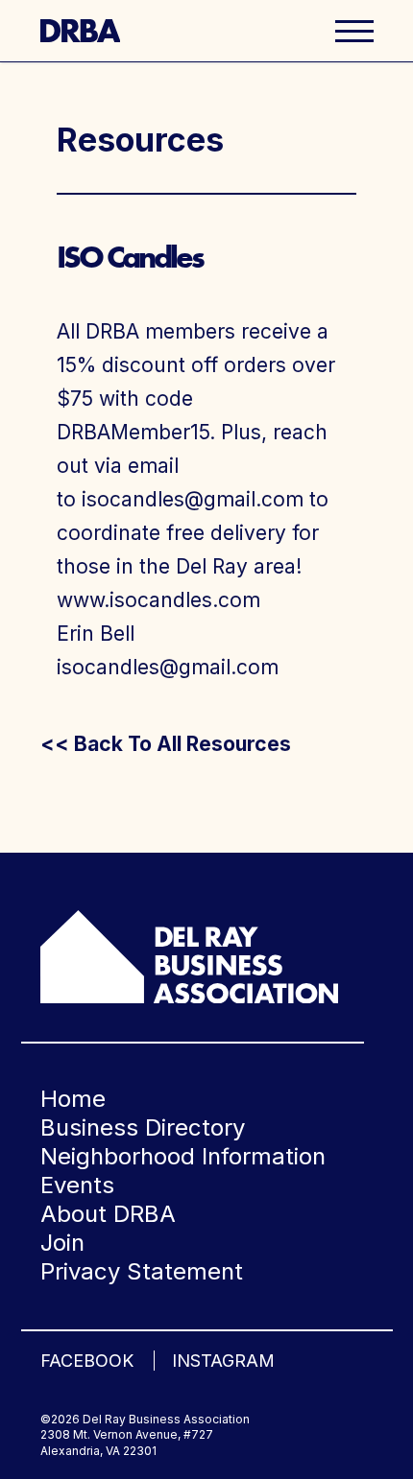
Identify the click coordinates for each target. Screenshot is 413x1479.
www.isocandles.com (158, 600)
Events (77, 1185)
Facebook (87, 1360)
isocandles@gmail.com (193, 499)
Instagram (223, 1360)
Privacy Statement (141, 1271)
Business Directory (142, 1127)
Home (73, 1099)
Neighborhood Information (183, 1156)
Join (62, 1242)
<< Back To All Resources (165, 744)
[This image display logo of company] (189, 955)
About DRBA (108, 1214)
